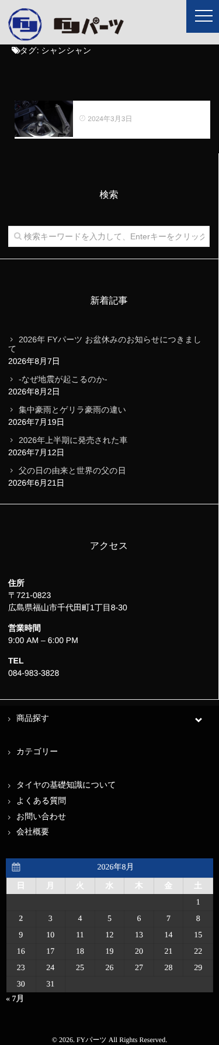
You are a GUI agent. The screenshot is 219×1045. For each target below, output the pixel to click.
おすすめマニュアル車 (120, 106)
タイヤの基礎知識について (66, 785)
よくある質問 (41, 801)
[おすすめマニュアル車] (44, 119)
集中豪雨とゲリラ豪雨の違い (72, 409)
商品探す (32, 718)
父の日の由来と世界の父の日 (72, 470)
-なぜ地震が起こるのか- (63, 379)
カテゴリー (37, 752)
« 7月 (15, 999)
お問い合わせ (41, 817)
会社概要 (32, 832)
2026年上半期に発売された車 (73, 440)
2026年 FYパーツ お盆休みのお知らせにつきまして (104, 344)
